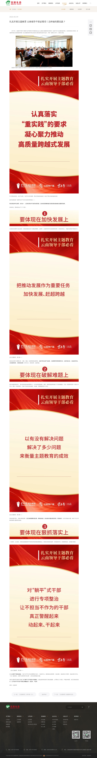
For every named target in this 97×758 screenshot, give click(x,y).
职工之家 (88, 9)
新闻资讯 (50, 3)
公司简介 (8, 719)
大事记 (53, 729)
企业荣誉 (54, 722)
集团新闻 (19, 722)
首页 (38, 3)
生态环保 (30, 722)
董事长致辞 (8, 722)
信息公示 (65, 722)
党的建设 (64, 3)
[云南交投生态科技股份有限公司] (13, 3)
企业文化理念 (55, 719)
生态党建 (20, 9)
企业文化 (71, 3)
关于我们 (44, 3)
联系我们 (85, 3)
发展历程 (8, 724)
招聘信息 (65, 724)
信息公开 (78, 3)
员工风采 (54, 724)
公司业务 (57, 3)
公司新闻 (19, 719)
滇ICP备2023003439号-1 (37, 755)
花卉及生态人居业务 (32, 724)
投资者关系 (65, 719)
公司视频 (54, 726)
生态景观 (30, 719)
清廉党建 (72, 9)
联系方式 (76, 719)
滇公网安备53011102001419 (52, 755)
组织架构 (8, 726)
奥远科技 (89, 755)
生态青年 (80, 9)
